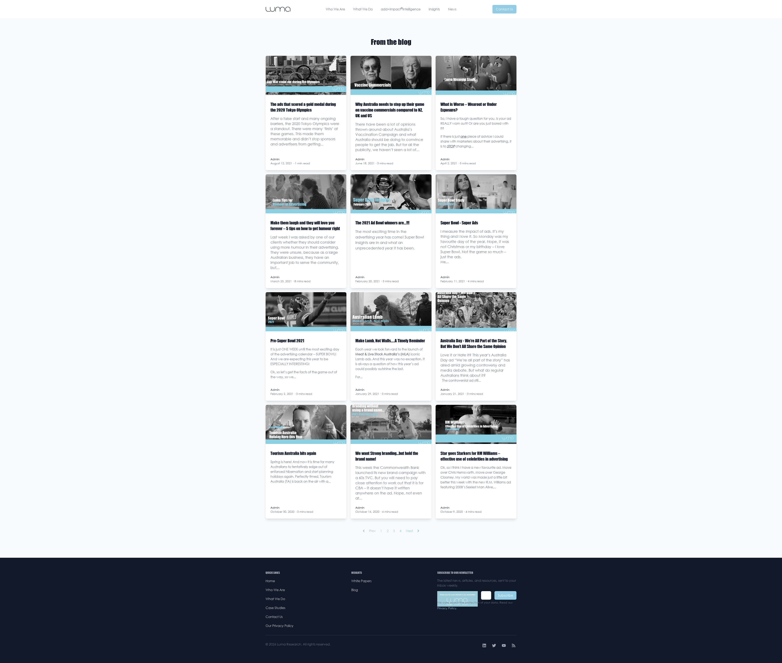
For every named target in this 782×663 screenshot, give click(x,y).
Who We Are (335, 9)
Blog (354, 590)
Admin (275, 159)
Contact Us (504, 9)
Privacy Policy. (447, 608)
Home (270, 581)
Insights (434, 9)
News (452, 9)
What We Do (363, 9)
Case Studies (275, 608)
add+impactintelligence (401, 9)
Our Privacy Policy (279, 626)
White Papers (361, 581)
